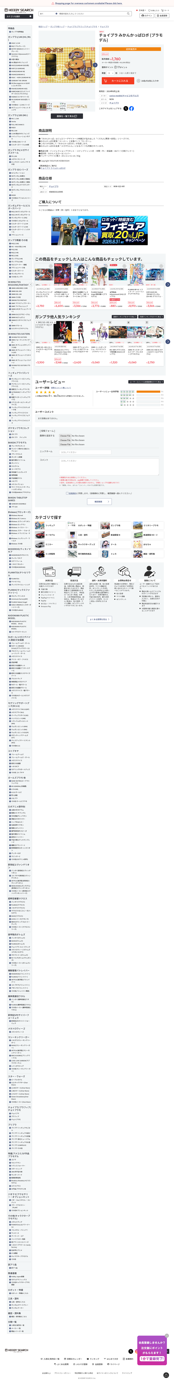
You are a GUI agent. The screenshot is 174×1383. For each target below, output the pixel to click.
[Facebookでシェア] (131, 108)
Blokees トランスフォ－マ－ (20, 534)
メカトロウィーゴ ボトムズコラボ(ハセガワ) (20, 950)
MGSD (13, 195)
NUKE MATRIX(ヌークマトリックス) (20, 782)
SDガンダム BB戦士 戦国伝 (20, 179)
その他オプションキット (19, 1210)
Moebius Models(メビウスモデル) (20, 1181)
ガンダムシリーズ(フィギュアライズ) (20, 380)
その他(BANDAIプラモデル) (20, 492)
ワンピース (15, 1233)
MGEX (13, 127)
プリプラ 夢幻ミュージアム (20, 1139)
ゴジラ (13, 1159)
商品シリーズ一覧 (17, 1331)
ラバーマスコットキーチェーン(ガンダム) (20, 488)
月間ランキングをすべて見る (150, 316)
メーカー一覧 (16, 1328)
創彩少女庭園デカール (19, 688)
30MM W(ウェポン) (18, 317)
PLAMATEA (15, 578)
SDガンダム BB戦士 (18, 176)
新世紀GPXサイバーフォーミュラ (20, 1022)
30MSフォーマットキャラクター (21, 341)
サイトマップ (127, 1373)
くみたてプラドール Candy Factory (21, 1246)
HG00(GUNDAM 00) (18, 71)
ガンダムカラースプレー (19, 1305)
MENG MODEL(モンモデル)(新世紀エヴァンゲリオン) (20, 887)
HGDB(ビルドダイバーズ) (20, 97)
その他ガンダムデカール (19, 221)
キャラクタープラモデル (19, 1256)
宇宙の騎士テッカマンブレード (20, 841)
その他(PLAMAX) (17, 610)
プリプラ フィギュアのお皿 (20, 1142)
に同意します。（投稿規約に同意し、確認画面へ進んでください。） (101, 493)
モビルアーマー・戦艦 (19, 265)
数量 (104, 73)
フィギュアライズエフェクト (20, 416)
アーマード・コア (17, 1236)
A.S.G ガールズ (16, 792)
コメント (44, 459)
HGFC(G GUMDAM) (18, 68)
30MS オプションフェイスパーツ (21, 361)
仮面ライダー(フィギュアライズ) (20, 398)
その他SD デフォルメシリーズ (21, 199)
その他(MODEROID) (18, 567)
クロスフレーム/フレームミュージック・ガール (20, 652)
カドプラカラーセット (19, 632)
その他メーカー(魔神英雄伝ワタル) (20, 1008)
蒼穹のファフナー (17, 837)
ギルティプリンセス (18, 596)
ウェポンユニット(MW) (19, 726)
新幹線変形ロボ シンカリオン (20, 849)
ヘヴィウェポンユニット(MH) (19, 722)
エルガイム (15, 466)
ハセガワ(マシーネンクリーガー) (20, 1041)
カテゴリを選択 (13, 16)
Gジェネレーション (18, 173)
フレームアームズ (17, 754)
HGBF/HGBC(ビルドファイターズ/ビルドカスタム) (20, 92)
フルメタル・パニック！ (19, 1230)
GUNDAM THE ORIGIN (19, 80)
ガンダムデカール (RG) (19, 217)
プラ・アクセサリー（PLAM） (18, 1206)
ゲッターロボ (16, 853)
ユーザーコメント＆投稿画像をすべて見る (145, 382)
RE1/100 (14, 130)
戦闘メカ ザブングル (18, 813)
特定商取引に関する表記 (84, 1373)
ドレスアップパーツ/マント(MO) (20, 741)
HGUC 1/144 (15, 43)
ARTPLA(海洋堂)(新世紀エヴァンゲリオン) (20, 882)
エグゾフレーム (16, 561)
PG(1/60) (14, 249)
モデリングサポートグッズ (20, 769)
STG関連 (14, 1253)
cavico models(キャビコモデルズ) (124, 95)
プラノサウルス (16, 454)
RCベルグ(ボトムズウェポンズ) (21, 959)
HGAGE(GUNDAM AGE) (19, 88)
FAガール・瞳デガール (19, 684)
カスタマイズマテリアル (19, 328)
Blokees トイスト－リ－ (20, 527)
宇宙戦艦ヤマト (16, 478)
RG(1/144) (14, 252)
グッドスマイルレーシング (20, 584)
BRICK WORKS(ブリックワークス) (20, 1056)
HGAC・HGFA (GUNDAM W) (21, 77)
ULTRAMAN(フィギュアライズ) (21, 393)
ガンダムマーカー (17, 1308)
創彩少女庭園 (16, 763)
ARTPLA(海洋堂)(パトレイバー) (20, 980)
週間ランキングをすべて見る (124, 316)
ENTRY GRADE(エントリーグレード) (20, 50)
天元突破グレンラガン (19, 816)
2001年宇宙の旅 (16, 1172)
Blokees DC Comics (18, 518)
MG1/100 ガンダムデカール (20, 211)
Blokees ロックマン (18, 524)
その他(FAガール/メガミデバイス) (20, 696)
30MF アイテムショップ (19, 306)
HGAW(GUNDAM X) (18, 74)
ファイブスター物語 (18, 1239)
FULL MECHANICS (17, 124)
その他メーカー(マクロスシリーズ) (20, 928)
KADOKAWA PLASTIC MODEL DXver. (18, 622)
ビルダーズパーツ (17, 271)
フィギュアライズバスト (19, 413)
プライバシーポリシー (62, 1373)
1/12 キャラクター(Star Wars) (19, 1083)
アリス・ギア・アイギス (19, 659)
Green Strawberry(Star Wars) (19, 1097)
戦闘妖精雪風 (16, 1178)
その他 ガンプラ (16, 277)
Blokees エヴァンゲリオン (20, 521)
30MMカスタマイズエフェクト (21, 321)
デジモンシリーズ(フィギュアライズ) (20, 385)
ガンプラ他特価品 (17, 32)
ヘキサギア (15, 766)
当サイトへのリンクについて (107, 1373)
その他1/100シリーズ (18, 142)
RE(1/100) (14, 255)
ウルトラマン (16, 1163)
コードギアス (16, 469)
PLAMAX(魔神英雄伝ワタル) (21, 1005)
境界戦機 (14, 475)
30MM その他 (16, 297)
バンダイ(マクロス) (18, 902)
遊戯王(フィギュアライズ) (20, 389)
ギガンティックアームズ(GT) (19, 736)
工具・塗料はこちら (18, 1302)
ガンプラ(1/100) (17, 261)
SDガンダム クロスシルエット (21, 191)
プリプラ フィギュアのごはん (20, 1129)
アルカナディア (16, 678)
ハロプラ (14, 481)
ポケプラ (14, 434)
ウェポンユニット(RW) (19, 729)
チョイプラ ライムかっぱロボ (53, 168)
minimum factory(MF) (19, 599)
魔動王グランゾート (18, 845)
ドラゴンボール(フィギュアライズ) (20, 403)
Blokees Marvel (17, 515)
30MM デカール (16, 325)
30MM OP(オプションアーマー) (21, 310)
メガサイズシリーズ (18, 159)
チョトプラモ (16, 1119)
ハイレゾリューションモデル (20, 137)
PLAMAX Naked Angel (19, 602)
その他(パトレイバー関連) (20, 991)
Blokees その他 (16, 544)
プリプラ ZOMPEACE (18, 1145)
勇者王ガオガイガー (18, 819)
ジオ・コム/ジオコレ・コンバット (20, 1201)
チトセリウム (16, 581)
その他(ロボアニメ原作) (19, 859)
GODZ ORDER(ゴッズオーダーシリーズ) (21, 606)
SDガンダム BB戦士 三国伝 (20, 182)
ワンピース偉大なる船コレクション (20, 450)
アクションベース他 (18, 267)
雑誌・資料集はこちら (19, 1316)
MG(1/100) (15, 243)
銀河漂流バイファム (18, 460)
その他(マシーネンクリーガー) (20, 1070)
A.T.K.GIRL (14, 789)
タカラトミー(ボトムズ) (19, 955)
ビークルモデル (16, 1080)
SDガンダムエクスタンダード (20, 186)
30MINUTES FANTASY (19, 300)
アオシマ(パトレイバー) (19, 988)
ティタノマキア (16, 558)
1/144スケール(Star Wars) (20, 1088)
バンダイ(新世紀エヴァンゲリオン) (21, 871)
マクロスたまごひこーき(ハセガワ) (20, 912)
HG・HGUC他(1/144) (18, 246)
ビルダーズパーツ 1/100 (19, 227)
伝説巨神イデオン (17, 825)
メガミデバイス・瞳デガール (20, 691)
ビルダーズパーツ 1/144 (19, 224)
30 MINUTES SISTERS (19, 337)
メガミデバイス (16, 656)
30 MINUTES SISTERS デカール (20, 366)
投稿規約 (72, 493)
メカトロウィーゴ (17, 1032)
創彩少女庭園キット (18, 665)
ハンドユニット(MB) (18, 718)
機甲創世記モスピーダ (19, 831)
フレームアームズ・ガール (20, 643)
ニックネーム (46, 451)
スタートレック (16, 1169)
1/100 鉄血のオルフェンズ (20, 133)
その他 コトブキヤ (17, 772)
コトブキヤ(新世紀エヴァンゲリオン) (20, 876)
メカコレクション (17, 484)
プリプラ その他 (16, 1148)
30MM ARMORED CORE (19, 288)
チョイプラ (15, 1113)
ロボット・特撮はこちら (19, 1293)
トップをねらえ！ (17, 822)
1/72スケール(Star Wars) (20, 1094)
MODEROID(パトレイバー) (20, 974)
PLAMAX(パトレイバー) (19, 977)
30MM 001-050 (16, 291)
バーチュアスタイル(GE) (19, 715)
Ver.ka (13, 121)
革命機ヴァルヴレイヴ (19, 472)
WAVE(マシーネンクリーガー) (20, 1046)
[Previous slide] (38, 65)
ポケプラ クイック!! (19, 437)
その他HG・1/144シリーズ (20, 105)
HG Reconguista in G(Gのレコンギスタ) (20, 84)
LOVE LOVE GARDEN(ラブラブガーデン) (20, 1061)
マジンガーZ (15, 856)
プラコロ (14, 507)
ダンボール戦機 (16, 457)
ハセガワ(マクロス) (18, 908)
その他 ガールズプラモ (19, 801)
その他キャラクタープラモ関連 (20, 1283)
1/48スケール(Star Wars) (20, 1091)
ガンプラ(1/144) (17, 258)
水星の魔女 (15, 59)
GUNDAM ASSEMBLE (18, 504)
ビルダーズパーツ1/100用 (20, 145)
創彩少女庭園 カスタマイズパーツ (20, 674)
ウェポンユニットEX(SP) (20, 732)
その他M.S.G (15, 746)
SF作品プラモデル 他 (18, 1189)
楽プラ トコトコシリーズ (20, 1242)
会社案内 (45, 1373)
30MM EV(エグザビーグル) (20, 314)
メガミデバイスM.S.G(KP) (20, 709)
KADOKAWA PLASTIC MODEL (18, 627)
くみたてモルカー (17, 564)
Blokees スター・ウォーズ (20, 530)
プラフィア (15, 1116)
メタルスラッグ (16, 1222)
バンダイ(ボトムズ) (18, 938)
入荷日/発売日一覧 (17, 1325)
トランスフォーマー (18, 1166)
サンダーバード (16, 1175)
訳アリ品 (14, 1268)
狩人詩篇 (14, 795)
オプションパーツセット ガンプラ (20, 108)
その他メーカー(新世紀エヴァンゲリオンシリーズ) (20, 892)
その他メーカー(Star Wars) (21, 1102)
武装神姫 (14, 662)
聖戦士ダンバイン (17, 828)
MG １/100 (15, 118)
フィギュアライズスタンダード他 (20, 408)
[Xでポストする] (125, 108)
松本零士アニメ (16, 1250)
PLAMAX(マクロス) (18, 905)
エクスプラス (16, 1186)
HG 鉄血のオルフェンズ (19, 62)
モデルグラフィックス (19, 1279)
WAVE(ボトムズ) (17, 941)
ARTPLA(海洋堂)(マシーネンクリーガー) (20, 1051)
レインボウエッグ (17, 1066)
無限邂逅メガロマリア (19, 681)
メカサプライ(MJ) (17, 712)
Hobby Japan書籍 (17, 1276)
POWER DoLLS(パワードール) (20, 1225)
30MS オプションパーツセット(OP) (21, 351)
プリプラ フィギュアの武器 (20, 1136)
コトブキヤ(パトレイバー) (20, 985)
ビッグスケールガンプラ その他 (20, 163)
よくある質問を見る (98, 619)
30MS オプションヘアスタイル (21, 356)
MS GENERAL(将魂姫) (19, 786)
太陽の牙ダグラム (17, 810)
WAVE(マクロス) (17, 916)
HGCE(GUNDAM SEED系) (20, 65)
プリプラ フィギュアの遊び (20, 1133)
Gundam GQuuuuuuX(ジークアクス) (21, 55)
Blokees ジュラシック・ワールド (20, 539)
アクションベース (17, 235)
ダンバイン (15, 463)
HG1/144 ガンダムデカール (20, 215)
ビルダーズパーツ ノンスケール (20, 230)
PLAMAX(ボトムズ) (18, 944)
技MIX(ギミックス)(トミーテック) (20, 923)
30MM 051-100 (16, 294)
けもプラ (14, 798)
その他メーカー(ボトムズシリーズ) (20, 964)
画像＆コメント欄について (61, 387)
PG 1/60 (14, 156)
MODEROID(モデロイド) (19, 555)
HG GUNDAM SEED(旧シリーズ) (20, 100)
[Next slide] (95, 65)
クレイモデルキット (18, 446)
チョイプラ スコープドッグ (20, 947)
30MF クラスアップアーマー (21, 303)
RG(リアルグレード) (18, 46)
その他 (13, 1259)
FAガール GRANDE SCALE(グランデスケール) (20, 647)
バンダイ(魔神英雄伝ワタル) (20, 1000)
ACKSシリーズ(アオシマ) (20, 919)
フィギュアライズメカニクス (20, 421)
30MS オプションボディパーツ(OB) (21, 346)
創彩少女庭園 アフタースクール (20, 669)
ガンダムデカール (17, 274)
